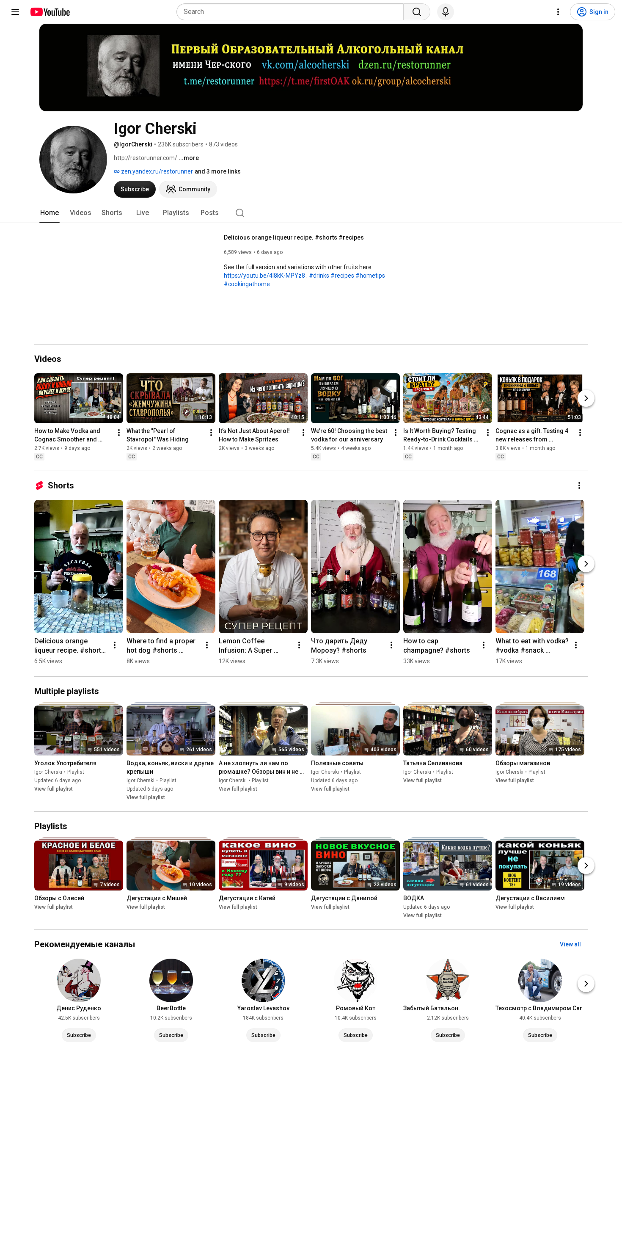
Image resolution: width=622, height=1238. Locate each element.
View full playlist (53, 789)
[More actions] (118, 432)
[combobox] (293, 12)
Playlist (75, 772)
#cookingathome (247, 284)
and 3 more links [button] (218, 171)
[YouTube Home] (50, 12)
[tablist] (311, 213)
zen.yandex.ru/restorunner (156, 171)
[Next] (586, 398)
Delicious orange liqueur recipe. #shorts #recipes (294, 237)
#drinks (319, 275)
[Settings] (558, 12)
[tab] (49, 213)
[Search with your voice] (445, 11)
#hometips (370, 275)
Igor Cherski (48, 772)
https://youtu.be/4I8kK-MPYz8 (264, 275)
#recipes (342, 275)
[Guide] (15, 12)
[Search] (416, 11)
